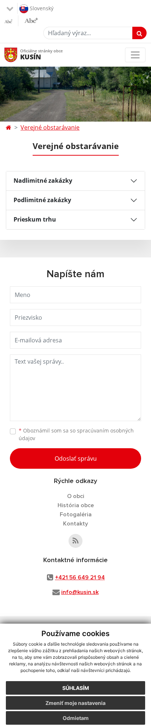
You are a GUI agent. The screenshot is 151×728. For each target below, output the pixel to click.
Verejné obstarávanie (50, 127)
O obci (75, 496)
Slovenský (41, 7)
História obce (76, 505)
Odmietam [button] (76, 718)
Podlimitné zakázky (42, 200)
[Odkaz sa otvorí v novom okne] (75, 541)
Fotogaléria (76, 514)
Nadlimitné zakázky (43, 181)
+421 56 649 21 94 (80, 577)
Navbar (17, 55)
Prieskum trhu (35, 219)
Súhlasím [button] (75, 688)
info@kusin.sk (80, 592)
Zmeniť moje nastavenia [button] (75, 703)
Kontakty (75, 524)
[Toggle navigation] (135, 55)
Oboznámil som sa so (76, 434)
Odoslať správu (76, 458)
